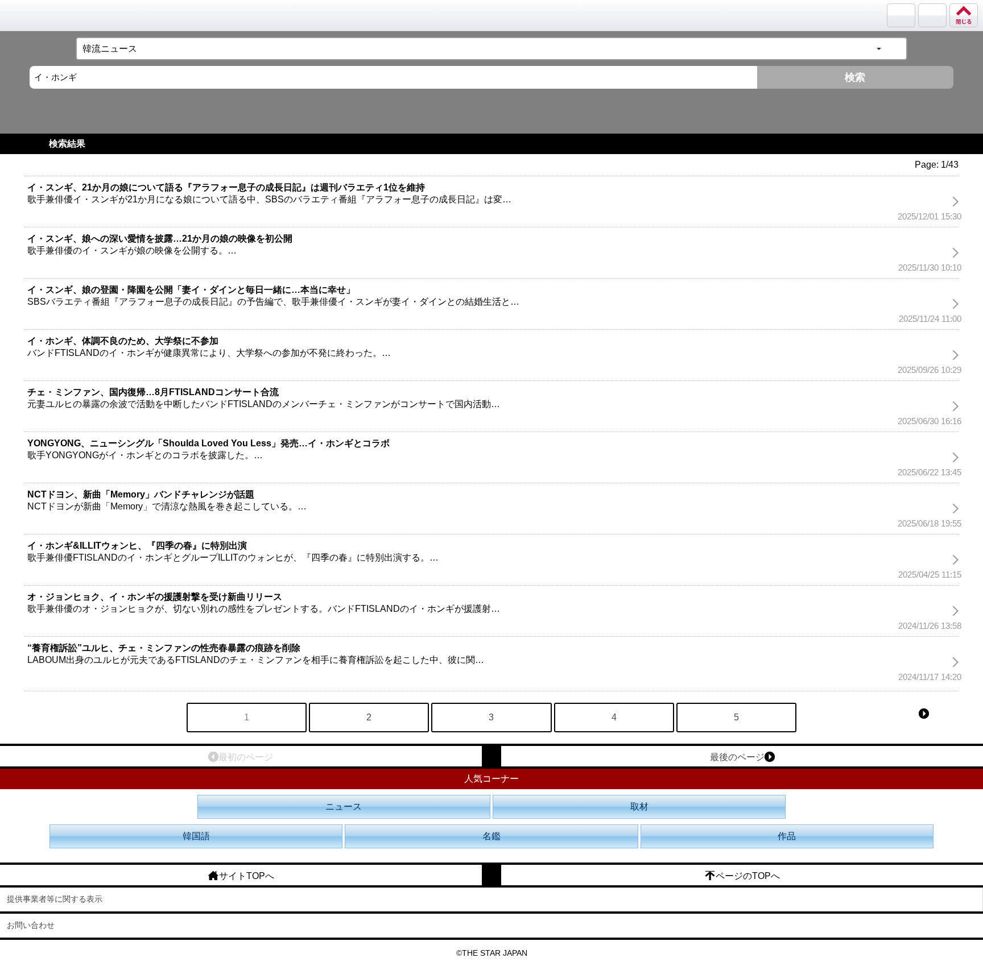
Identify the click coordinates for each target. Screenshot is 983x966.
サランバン (901, 15)
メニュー (932, 15)
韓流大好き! (38, 15)
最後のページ (737, 757)
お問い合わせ (31, 925)
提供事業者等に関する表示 (54, 898)
